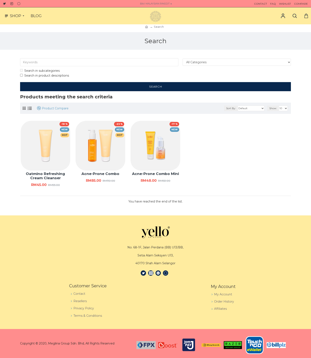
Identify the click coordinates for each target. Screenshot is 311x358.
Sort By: (231, 108)
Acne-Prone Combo (100, 174)
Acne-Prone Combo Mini (155, 174)
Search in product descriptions (46, 75)
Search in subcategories (42, 71)
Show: (273, 108)
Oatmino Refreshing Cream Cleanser (45, 176)
